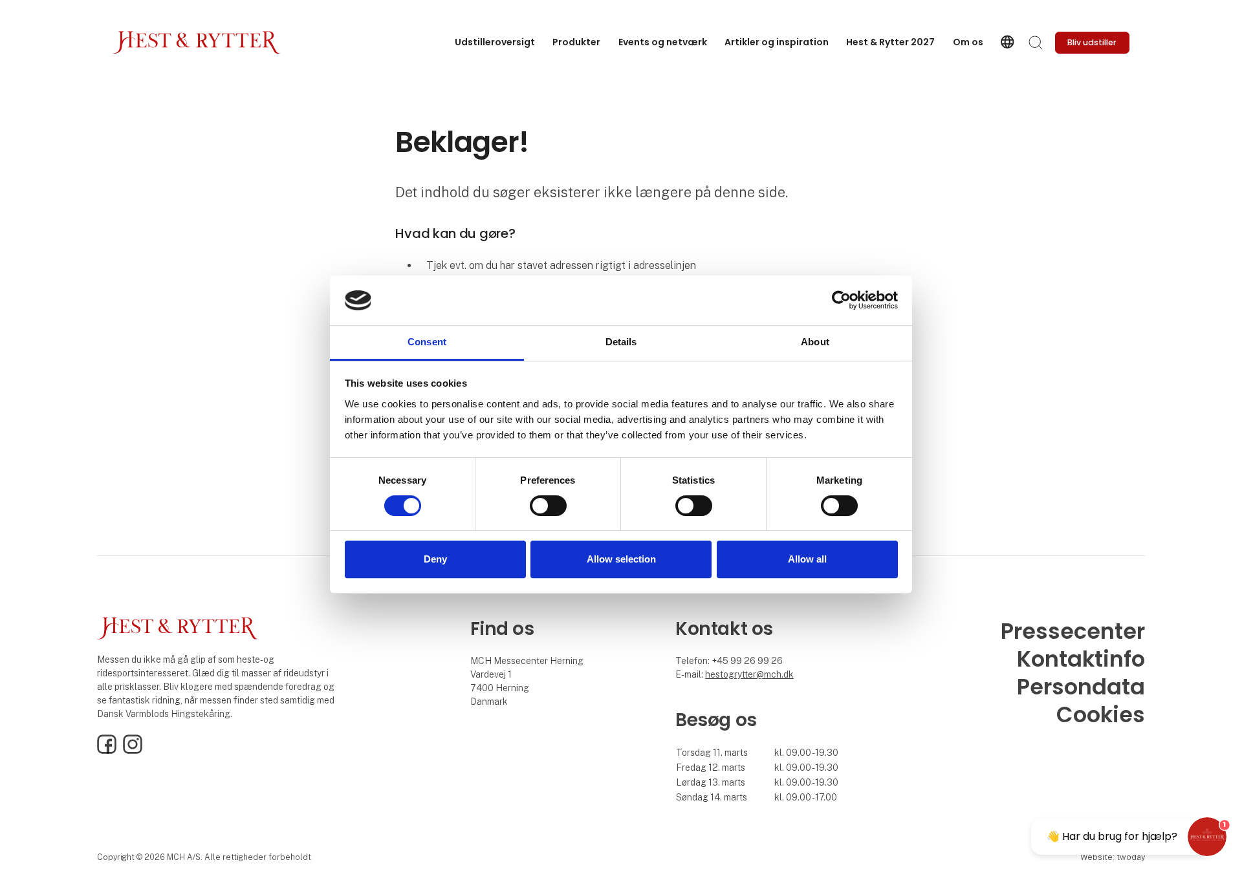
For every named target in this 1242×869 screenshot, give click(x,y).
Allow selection (621, 558)
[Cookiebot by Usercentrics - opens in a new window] (841, 300)
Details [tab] (621, 341)
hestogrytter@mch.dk (749, 674)
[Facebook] (106, 751)
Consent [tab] (427, 341)
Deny (435, 558)
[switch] (548, 505)
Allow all (807, 558)
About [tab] (815, 341)
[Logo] (197, 42)
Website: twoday (1112, 857)
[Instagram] (132, 751)
